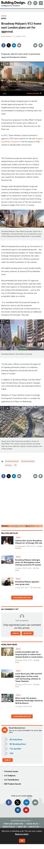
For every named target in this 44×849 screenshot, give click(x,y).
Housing (8, 465)
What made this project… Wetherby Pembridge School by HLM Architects (29, 700)
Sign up (7, 760)
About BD (22, 827)
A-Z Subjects (10, 775)
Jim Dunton (7, 36)
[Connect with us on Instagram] (18, 810)
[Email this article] (19, 45)
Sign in (11, 40)
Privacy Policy (8, 827)
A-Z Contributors (11, 779)
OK (22, 841)
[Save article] (40, 45)
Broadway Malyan (11, 461)
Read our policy (21, 834)
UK (15, 465)
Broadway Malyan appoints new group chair (27, 582)
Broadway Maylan (27, 461)
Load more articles (22, 597)
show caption (33, 93)
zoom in (7, 64)
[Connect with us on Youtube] (26, 810)
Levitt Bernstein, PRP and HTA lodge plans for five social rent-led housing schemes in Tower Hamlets (28, 677)
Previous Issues (11, 771)
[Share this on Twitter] (8, 45)
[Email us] (35, 802)
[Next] (40, 76)
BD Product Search (12, 784)
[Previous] (4, 76)
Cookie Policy (32, 824)
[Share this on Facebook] (3, 45)
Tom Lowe (37, 587)
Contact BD (34, 827)
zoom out (12, 64)
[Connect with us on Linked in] (26, 802)
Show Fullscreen (2, 212)
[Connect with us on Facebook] (9, 802)
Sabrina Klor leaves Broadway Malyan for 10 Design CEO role (28, 541)
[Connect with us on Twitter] (17, 802)
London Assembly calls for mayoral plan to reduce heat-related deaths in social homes (29, 654)
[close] (42, 40)
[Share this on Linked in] (14, 45)
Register (28, 633)
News (3, 18)
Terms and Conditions (13, 824)
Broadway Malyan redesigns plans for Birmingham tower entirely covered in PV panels (28, 562)
